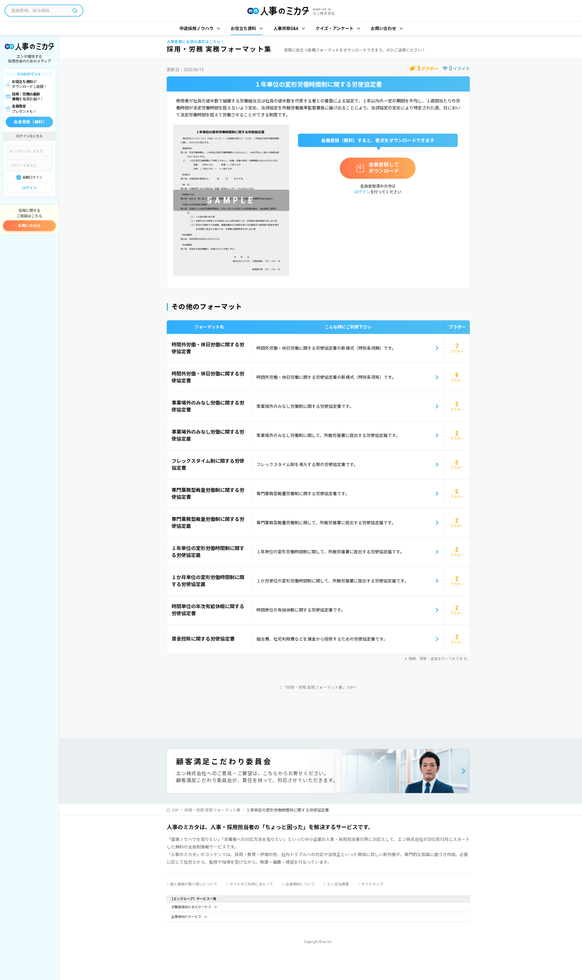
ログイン (29, 188)
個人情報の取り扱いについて (193, 884)
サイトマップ (372, 884)
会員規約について (300, 884)
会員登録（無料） (30, 122)
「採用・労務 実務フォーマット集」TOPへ (320, 687)
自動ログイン (32, 177)
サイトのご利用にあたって (251, 884)
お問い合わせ (29, 226)
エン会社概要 (338, 884)
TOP (175, 810)
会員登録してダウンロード (384, 168)
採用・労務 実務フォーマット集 (212, 810)
